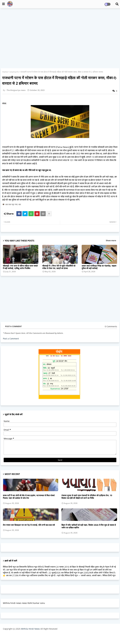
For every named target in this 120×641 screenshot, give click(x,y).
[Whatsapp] (31, 213)
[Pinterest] (37, 213)
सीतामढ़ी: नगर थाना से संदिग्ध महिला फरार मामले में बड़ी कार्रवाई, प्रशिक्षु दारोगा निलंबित (20, 266)
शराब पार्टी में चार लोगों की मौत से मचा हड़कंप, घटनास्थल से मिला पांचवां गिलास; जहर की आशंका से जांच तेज (29, 496)
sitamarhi (14, 71)
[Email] (43, 213)
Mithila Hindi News (30, 628)
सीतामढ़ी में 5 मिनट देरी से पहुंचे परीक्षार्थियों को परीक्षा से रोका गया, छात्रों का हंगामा (58, 266)
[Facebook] (19, 213)
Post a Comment (11, 338)
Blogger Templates (24, 635)
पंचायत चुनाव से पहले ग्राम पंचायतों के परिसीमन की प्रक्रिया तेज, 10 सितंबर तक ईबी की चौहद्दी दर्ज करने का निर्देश (86, 496)
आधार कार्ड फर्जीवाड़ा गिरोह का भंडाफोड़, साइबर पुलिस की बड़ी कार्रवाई (99, 266)
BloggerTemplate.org (60, 635)
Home (5, 71)
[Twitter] (25, 213)
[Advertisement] (60, 31)
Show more (111, 240)
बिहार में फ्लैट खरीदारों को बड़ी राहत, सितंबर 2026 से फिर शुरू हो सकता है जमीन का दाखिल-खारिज (88, 526)
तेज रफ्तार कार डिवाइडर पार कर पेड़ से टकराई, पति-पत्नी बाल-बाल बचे (29, 525)
